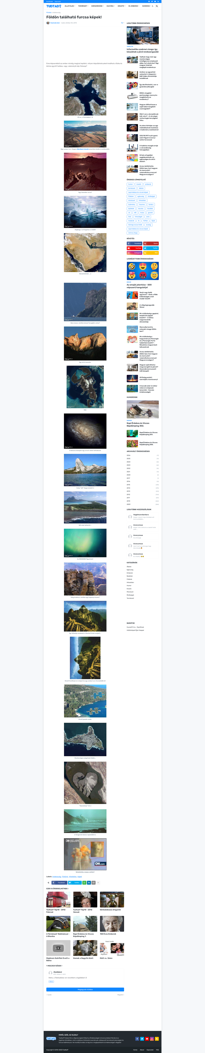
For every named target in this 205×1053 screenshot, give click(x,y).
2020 (143, 475)
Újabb (49, 995)
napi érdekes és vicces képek (138, 229)
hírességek (138, 217)
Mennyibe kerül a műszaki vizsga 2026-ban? (148, 329)
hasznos (142, 204)
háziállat (150, 208)
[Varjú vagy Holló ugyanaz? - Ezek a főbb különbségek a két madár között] (132, 295)
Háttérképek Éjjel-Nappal (135, 630)
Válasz (51, 981)
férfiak (145, 221)
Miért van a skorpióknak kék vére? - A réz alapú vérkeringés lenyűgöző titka (149, 117)
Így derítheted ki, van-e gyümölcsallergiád (149, 86)
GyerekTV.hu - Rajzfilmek (135, 627)
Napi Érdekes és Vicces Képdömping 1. (83, 935)
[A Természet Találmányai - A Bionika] (58, 924)
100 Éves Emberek (108, 934)
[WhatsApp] (84, 883)
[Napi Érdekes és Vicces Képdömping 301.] (132, 433)
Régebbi (120, 995)
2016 (143, 481)
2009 (143, 504)
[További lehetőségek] (98, 883)
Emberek (130, 573)
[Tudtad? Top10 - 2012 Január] (85, 899)
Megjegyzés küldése (85, 989)
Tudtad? (65, 1050)
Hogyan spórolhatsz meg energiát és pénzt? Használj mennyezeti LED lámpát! (149, 368)
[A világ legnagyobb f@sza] (132, 306)
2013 (143, 491)
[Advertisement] (85, 44)
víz (129, 213)
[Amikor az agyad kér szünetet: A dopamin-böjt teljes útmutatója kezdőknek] (132, 74)
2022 (143, 468)
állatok (141, 188)
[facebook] (149, 1)
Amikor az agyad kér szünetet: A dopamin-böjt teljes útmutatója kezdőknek (148, 75)
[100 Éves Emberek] (112, 924)
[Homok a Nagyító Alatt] (85, 948)
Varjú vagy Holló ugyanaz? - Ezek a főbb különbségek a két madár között (148, 296)
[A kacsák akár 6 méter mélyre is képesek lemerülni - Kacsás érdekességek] (132, 388)
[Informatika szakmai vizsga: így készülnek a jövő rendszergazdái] (143, 35)
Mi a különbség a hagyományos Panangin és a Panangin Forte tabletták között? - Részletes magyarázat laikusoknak (149, 342)
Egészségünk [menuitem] (96, 6)
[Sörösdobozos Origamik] (112, 899)
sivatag (148, 225)
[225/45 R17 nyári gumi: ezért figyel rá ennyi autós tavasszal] (132, 137)
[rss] (158, 1)
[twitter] (152, 1)
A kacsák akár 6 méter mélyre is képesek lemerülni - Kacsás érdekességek (148, 389)
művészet (131, 200)
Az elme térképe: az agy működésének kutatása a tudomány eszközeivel (149, 128)
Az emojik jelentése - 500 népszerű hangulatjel (139, 286)
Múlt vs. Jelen (106, 958)
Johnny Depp (133, 233)
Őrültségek (130, 595)
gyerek (150, 213)
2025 (143, 458)
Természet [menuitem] (82, 6)
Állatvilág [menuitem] (69, 6)
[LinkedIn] (89, 883)
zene (147, 217)
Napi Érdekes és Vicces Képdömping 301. (148, 434)
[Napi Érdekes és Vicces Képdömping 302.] (143, 409)
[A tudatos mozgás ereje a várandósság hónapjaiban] (132, 148)
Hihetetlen (130, 582)
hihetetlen (73, 877)
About (142, 1050)
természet (131, 188)
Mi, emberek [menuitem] (133, 6)
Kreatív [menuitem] (121, 6)
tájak (153, 221)
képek (80, 877)
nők (135, 213)
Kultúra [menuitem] (110, 6)
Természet (130, 598)
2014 (143, 488)
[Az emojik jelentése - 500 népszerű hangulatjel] (143, 271)
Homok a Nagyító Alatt (83, 958)
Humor (129, 585)
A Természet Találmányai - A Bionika (58, 935)
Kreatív (129, 589)
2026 (143, 455)
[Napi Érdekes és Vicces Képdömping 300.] (132, 443)
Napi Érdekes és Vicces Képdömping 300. (148, 444)
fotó (129, 217)
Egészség (130, 570)
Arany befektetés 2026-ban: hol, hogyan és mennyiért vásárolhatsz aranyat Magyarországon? (148, 170)
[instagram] (152, 1039)
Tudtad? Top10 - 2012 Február (55, 911)
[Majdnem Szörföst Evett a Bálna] (58, 948)
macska (140, 208)
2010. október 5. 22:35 (59, 974)
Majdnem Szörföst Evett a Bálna (57, 959)
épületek (131, 208)
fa (138, 221)
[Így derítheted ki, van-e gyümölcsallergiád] (132, 85)
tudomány (131, 204)
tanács (151, 204)
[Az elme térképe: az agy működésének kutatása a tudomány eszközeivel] (132, 127)
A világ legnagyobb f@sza (147, 306)
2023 (143, 465)
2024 (143, 462)
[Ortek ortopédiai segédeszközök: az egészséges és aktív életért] (132, 158)
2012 (143, 494)
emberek (148, 184)
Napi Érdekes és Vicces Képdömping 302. (138, 424)
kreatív (139, 184)
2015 (143, 485)
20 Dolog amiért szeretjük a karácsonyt (149, 378)
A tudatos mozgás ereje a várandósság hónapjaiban (149, 148)
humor (130, 184)
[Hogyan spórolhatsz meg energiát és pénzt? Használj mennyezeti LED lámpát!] (132, 367)
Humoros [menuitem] (146, 6)
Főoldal (48, 12)
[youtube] (155, 1)
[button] (152, 6)
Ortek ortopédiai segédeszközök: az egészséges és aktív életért (147, 158)
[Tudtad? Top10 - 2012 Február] (58, 899)
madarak (131, 221)
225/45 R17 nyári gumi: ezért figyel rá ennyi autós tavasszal (149, 138)
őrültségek (151, 196)
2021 (143, 472)
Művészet (130, 592)
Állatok (129, 567)
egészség (140, 196)
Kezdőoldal (49, 1)
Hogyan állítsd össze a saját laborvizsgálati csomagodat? (148, 107)
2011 (143, 498)
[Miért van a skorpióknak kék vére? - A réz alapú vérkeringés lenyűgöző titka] (132, 116)
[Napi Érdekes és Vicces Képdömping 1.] (85, 924)
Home (135, 1050)
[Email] (94, 883)
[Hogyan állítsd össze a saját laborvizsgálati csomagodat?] (132, 106)
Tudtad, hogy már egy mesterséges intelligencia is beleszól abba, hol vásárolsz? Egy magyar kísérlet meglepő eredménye (149, 62)
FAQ (157, 1050)
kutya (142, 213)
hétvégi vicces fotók (135, 225)
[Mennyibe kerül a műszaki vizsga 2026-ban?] (132, 329)
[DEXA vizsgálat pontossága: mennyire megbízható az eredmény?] (132, 95)
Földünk (65, 877)
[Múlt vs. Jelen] (112, 948)
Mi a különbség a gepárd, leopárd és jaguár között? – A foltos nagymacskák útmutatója (149, 318)
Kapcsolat (58, 1)
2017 (143, 478)
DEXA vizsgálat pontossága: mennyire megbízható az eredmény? (148, 96)
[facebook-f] (137, 1039)
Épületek (130, 576)
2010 (143, 501)
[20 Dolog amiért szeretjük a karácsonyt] (132, 378)
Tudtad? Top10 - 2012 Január (82, 911)
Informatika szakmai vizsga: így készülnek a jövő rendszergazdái (143, 50)
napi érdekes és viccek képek (138, 192)
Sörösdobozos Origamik (110, 910)
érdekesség (56, 12)
